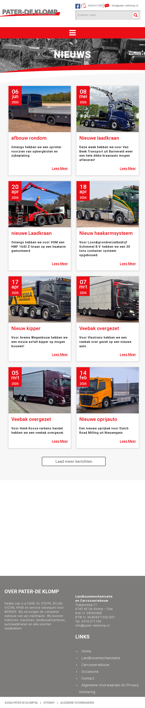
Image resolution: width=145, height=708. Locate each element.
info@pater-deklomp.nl (92, 625)
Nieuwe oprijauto (98, 419)
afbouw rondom (29, 138)
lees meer (60, 168)
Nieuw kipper (26, 328)
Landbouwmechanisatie (101, 658)
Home (86, 651)
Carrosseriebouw (96, 665)
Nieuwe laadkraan (99, 138)
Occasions (90, 672)
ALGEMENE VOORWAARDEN (77, 702)
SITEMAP (49, 702)
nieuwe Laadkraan (31, 233)
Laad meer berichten (73, 461)
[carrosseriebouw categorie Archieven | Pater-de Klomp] (37, 13)
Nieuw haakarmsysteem (106, 233)
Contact (88, 678)
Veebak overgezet (99, 328)
